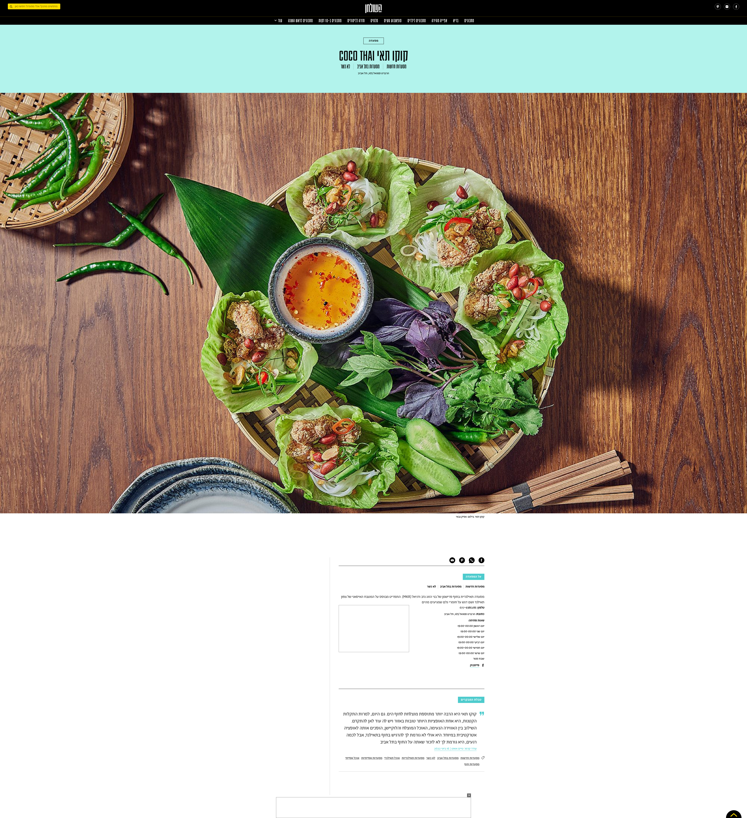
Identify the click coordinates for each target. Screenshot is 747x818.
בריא (456, 20)
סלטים (374, 20)
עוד (280, 20)
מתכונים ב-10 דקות (330, 20)
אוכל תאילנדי (392, 758)
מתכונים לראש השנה (300, 20)
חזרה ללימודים (356, 20)
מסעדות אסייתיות (371, 758)
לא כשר (345, 66)
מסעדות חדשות (396, 66)
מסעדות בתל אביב (368, 66)
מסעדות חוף (471, 764)
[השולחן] (373, 10)
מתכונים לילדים (417, 20)
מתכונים (469, 20)
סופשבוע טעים (393, 20)
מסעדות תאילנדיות (413, 758)
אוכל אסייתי (352, 758)
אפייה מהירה (439, 20)
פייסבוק (474, 665)
